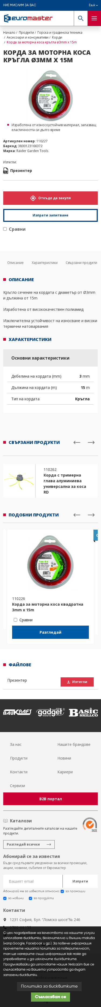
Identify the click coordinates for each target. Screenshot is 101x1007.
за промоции (75, 891)
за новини (16, 898)
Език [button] (92, 5)
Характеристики (45, 262)
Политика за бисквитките (49, 986)
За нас (16, 744)
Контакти (18, 771)
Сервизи (17, 785)
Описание (15, 262)
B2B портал (50, 798)
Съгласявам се (50, 997)
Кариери (65, 771)
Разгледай (50, 632)
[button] (81, 18)
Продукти (18, 758)
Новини (64, 758)
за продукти (44, 898)
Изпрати (80, 881)
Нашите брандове (73, 744)
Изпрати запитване (50, 215)
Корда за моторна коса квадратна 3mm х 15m (47, 607)
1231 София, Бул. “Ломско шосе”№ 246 (45, 919)
